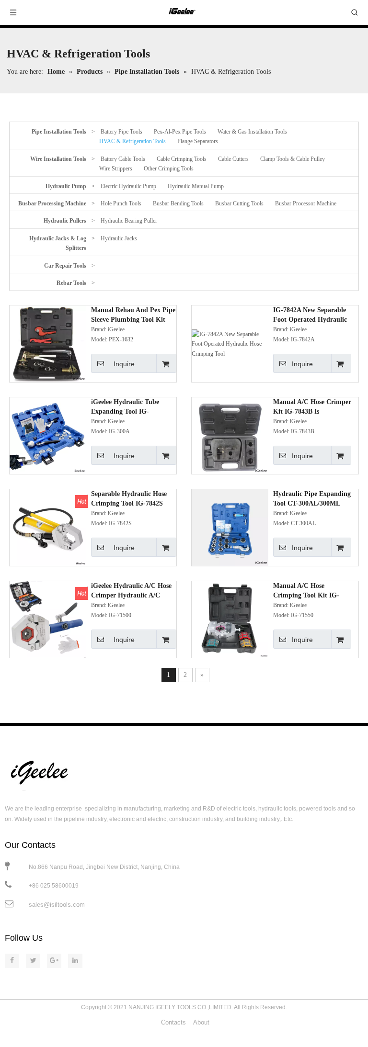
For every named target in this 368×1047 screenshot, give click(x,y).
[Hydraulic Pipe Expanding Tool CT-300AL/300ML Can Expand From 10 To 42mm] (230, 527)
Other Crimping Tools (169, 168)
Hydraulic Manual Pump (196, 186)
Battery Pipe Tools (121, 131)
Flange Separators (197, 141)
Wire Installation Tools (58, 159)
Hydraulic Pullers (65, 220)
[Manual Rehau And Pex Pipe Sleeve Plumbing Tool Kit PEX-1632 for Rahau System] (48, 343)
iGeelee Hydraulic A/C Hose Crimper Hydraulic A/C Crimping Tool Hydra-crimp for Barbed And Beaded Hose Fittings (133, 591)
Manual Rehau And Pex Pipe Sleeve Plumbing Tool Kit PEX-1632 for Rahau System (133, 315)
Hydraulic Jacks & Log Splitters (57, 243)
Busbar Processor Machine (305, 203)
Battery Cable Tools (123, 159)
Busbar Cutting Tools (239, 203)
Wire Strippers (115, 168)
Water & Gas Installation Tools (252, 131)
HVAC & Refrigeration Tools (132, 141)
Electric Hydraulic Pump (128, 186)
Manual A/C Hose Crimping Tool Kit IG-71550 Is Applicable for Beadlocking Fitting (306, 591)
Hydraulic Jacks (119, 238)
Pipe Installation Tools (59, 131)
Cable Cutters (233, 159)
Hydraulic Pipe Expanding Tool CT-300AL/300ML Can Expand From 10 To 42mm (312, 499)
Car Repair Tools (65, 265)
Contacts (173, 1022)
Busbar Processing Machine (52, 203)
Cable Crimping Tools (182, 159)
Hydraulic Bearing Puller (129, 220)
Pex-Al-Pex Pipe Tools (180, 131)
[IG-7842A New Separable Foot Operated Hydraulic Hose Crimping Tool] (230, 343)
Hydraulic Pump (66, 186)
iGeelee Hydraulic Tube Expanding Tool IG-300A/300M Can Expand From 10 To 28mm (126, 407)
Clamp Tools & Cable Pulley (292, 159)
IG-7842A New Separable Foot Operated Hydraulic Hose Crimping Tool (310, 315)
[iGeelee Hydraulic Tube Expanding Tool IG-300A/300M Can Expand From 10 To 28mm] (48, 435)
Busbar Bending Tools (178, 203)
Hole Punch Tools (121, 203)
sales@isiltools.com (57, 904)
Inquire (124, 364)
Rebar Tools (71, 283)
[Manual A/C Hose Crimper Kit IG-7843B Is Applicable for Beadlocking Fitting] (230, 435)
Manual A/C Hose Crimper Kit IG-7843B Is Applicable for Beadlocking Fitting (312, 407)
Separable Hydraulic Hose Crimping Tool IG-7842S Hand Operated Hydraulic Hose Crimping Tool (129, 499)
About (201, 1022)
